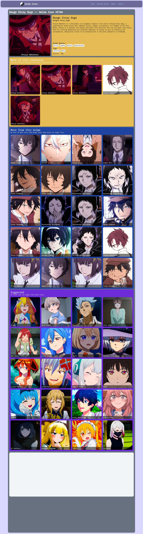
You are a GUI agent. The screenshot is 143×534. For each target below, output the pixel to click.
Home (93, 4)
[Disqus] (71, 474)
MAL (62, 53)
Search (120, 4)
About (113, 4)
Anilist (56, 53)
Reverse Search (103, 4)
